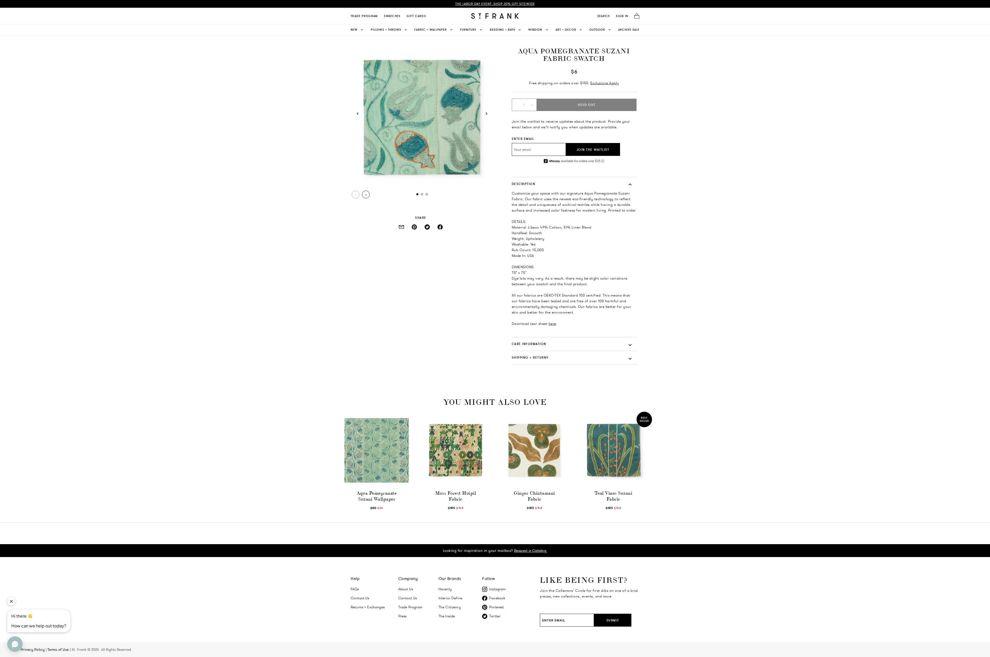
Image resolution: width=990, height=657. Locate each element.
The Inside (447, 616)
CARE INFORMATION (529, 344)
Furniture (468, 29)
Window (535, 29)
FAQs (355, 589)
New (354, 29)
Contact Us (360, 598)
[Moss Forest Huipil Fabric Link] (455, 450)
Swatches (392, 16)
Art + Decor (566, 29)
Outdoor (597, 29)
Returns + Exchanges (368, 607)
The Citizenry (450, 607)
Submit (612, 620)
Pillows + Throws (386, 29)
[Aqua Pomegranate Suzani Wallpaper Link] (376, 450)
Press (402, 616)
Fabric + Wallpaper (430, 29)
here (552, 323)
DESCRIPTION (523, 184)
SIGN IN (622, 16)
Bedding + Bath (502, 29)
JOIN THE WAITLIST (592, 149)
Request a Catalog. (530, 550)
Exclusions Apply (604, 83)
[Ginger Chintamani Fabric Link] (534, 450)
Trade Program (364, 16)
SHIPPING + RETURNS (530, 357)
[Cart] (635, 16)
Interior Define (450, 598)
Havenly (445, 589)
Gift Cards (416, 16)
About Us (405, 589)
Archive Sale (628, 29)
